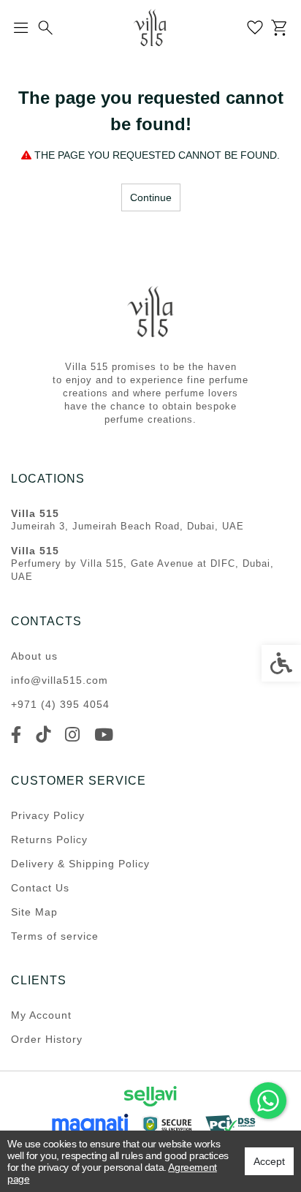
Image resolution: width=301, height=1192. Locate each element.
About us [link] (34, 656)
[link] (268, 1100)
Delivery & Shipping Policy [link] (80, 864)
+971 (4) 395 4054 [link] (60, 704)
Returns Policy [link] (49, 839)
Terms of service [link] (55, 936)
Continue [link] (151, 197)
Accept (269, 1161)
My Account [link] (41, 1015)
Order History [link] (47, 1039)
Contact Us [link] (40, 888)
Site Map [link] (34, 912)
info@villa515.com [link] (59, 680)
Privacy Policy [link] (48, 815)
